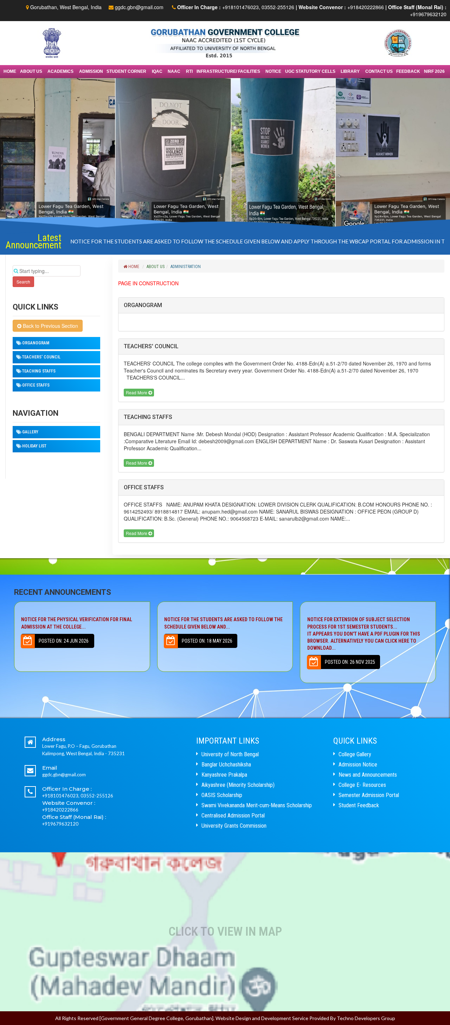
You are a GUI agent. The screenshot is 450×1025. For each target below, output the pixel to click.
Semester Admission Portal (369, 795)
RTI (189, 71)
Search (23, 282)
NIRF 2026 (434, 71)
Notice (273, 71)
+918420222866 (365, 7)
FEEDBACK (408, 71)
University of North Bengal (230, 754)
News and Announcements (368, 774)
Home (10, 71)
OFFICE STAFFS (36, 385)
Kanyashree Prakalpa (224, 774)
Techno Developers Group (366, 1018)
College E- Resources (362, 785)
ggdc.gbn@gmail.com (139, 7)
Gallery (30, 431)
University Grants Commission (233, 825)
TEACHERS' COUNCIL (41, 357)
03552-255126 (278, 7)
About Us (156, 266)
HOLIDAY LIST (34, 446)
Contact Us (379, 71)
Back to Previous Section (49, 325)
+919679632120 (428, 14)
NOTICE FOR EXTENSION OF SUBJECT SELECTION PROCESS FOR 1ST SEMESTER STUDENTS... (220, 634)
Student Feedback (359, 805)
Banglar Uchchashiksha (226, 764)
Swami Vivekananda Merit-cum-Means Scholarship (256, 805)
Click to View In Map (225, 931)
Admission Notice (358, 764)
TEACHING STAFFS (39, 371)
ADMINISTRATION (186, 266)
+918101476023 (240, 7)
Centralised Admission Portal (233, 815)
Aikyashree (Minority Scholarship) (238, 785)
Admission (91, 71)
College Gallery (355, 754)
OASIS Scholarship (221, 795)
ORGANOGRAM (35, 342)
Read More (137, 392)
